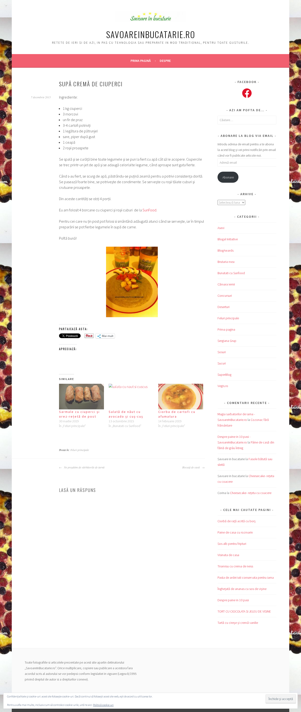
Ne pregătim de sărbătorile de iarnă (83, 467)
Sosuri (222, 352)
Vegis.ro (223, 386)
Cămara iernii (226, 284)
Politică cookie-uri (103, 705)
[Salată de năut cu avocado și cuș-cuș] (131, 396)
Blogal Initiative (228, 239)
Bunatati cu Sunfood (231, 273)
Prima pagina (226, 329)
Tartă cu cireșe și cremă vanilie (238, 623)
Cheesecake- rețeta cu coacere (250, 493)
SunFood (149, 210)
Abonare (228, 177)
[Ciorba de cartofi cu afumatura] (180, 396)
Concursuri (225, 295)
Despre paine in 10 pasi (233, 600)
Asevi (221, 228)
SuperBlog (224, 374)
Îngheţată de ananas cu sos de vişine (242, 589)
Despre (165, 61)
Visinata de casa (228, 555)
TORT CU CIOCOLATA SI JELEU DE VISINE (244, 611)
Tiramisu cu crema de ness (235, 566)
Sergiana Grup (227, 341)
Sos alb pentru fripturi (232, 544)
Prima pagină (141, 61)
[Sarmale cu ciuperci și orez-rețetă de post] (81, 396)
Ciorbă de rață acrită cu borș (237, 521)
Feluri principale (79, 450)
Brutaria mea (226, 262)
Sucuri (222, 363)
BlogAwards (226, 250)
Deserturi (224, 307)
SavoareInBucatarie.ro (150, 34)
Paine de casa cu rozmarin (235, 532)
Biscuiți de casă (191, 467)
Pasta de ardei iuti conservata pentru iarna (246, 577)
